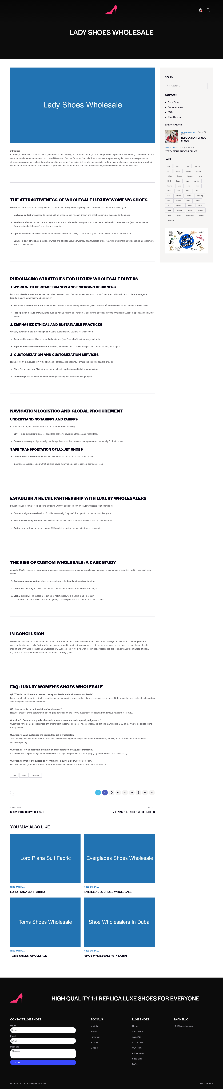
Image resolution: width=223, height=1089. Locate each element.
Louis (188, 186)
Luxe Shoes (15, 1083)
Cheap (198, 171)
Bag (169, 166)
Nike (178, 191)
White (178, 215)
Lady (14, 775)
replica (189, 195)
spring (200, 205)
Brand (187, 166)
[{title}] (98, 792)
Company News (175, 107)
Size (169, 205)
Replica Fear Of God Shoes (193, 139)
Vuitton (200, 210)
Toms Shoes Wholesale (28, 955)
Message (14, 1047)
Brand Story (173, 102)
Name (13, 1025)
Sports (190, 205)
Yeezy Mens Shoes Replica (181, 151)
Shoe (188, 200)
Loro (179, 186)
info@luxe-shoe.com (183, 1026)
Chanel (188, 171)
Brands (197, 166)
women (201, 215)
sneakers (179, 205)
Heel (169, 181)
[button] (14, 792)
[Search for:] (186, 86)
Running (200, 195)
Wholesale (35, 775)
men (197, 186)
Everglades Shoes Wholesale (108, 892)
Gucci (200, 176)
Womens (171, 220)
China (170, 176)
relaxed (178, 195)
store (169, 210)
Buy (169, 171)
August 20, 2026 (188, 148)
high (187, 181)
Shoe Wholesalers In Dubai (105, 955)
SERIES (178, 200)
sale (169, 200)
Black (178, 166)
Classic (179, 176)
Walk (169, 215)
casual (178, 171)
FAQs (170, 112)
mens (169, 191)
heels (178, 181)
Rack (196, 191)
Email (13, 1036)
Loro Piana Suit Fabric (27, 892)
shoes (24, 775)
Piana (187, 191)
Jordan (196, 181)
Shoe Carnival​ (174, 117)
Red (169, 195)
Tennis (190, 210)
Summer (179, 210)
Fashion (190, 176)
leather (170, 186)
